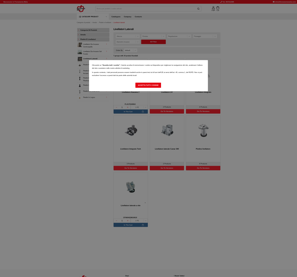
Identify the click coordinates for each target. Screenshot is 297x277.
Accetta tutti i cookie (148, 85)
